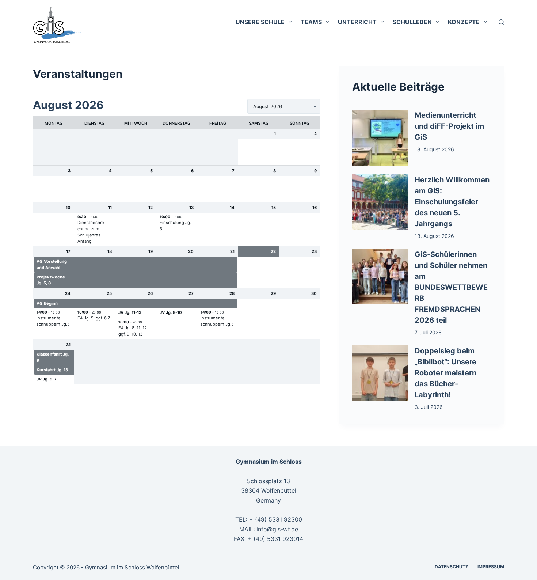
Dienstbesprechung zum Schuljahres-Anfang (91, 231)
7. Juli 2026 (428, 332)
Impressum (490, 566)
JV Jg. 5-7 (47, 379)
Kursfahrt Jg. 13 (52, 369)
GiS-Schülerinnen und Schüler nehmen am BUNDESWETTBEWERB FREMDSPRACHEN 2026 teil (451, 287)
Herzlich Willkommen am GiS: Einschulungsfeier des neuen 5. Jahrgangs (452, 201)
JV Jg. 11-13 (129, 312)
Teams (311, 22)
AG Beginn (47, 303)
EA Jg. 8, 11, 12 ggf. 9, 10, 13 (132, 331)
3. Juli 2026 (429, 407)
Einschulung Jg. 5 (175, 225)
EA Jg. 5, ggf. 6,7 (93, 318)
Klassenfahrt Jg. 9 (53, 357)
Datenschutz (451, 566)
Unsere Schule (260, 22)
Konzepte (464, 22)
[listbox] (283, 106)
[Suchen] (501, 22)
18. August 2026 (434, 149)
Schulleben (412, 22)
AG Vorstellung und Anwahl (52, 264)
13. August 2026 (434, 236)
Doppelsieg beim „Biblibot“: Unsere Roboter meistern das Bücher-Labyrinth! (445, 372)
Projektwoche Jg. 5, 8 (51, 280)
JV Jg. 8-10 (171, 312)
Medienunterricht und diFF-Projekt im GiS (449, 126)
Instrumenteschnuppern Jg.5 (53, 321)
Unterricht (357, 22)
